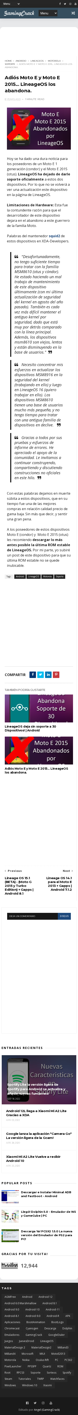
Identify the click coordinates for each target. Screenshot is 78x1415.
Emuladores (12, 1335)
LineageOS (37, 60)
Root (7, 1372)
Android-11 (53, 1309)
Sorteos (51, 1372)
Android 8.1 (49, 1303)
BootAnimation (35, 1322)
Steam (8, 1379)
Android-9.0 (33, 1316)
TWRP (40, 1379)
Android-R (53, 1316)
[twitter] (65, 4)
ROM (60, 1366)
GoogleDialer (56, 1335)
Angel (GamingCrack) (47, 1410)
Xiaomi (47, 1385)
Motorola (54, 60)
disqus (64, 916)
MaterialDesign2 (41, 1347)
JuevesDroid (26, 1341)
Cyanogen (32, 1328)
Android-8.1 (12, 1316)
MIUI (42, 1354)
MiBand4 (10, 1354)
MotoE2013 (58, 1354)
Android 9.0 (12, 1309)
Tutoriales (24, 1379)
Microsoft (27, 1354)
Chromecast (12, 1328)
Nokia (25, 1360)
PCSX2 (68, 1360)
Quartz (47, 1366)
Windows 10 (29, 1385)
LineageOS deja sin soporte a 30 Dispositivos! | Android (30, 728)
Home (8, 60)
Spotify (67, 1372)
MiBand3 (63, 1347)
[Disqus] (39, 973)
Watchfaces (57, 1379)
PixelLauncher (13, 1366)
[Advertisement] (39, 622)
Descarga (50, 1328)
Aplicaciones (12, 1322)
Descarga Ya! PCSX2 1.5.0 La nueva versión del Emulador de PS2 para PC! (46, 1235)
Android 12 (45, 1297)
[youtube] (75, 4)
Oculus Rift (42, 1360)
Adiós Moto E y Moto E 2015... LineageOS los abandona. (36, 770)
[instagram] (70, 4)
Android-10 (32, 1309)
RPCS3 (20, 1372)
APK (67, 1316)
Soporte (10, 64)
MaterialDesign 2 (15, 1347)
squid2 (55, 236)
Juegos (9, 1341)
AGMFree (10, 1297)
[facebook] (60, 4)
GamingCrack (34, 1335)
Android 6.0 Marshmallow (20, 1303)
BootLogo (57, 1322)
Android (21, 60)
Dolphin (67, 1328)
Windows (10, 1385)
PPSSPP (32, 1366)
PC (56, 1360)
